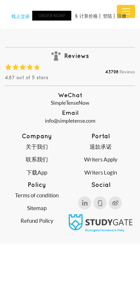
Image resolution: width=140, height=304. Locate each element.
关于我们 (37, 147)
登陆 (107, 16)
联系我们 (37, 159)
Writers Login (100, 172)
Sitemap (37, 208)
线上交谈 (20, 16)
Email (70, 112)
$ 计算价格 (86, 16)
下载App (36, 172)
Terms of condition (37, 195)
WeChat (70, 95)
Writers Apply (101, 159)
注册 (121, 16)
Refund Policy (37, 221)
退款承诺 (101, 147)
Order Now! (51, 15)
